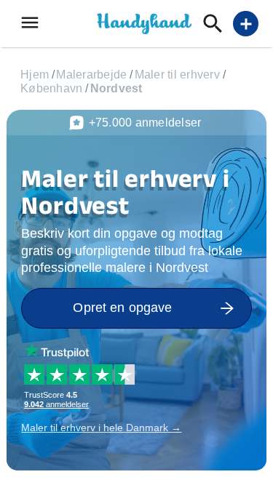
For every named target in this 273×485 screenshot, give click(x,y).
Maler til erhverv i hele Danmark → (101, 427)
